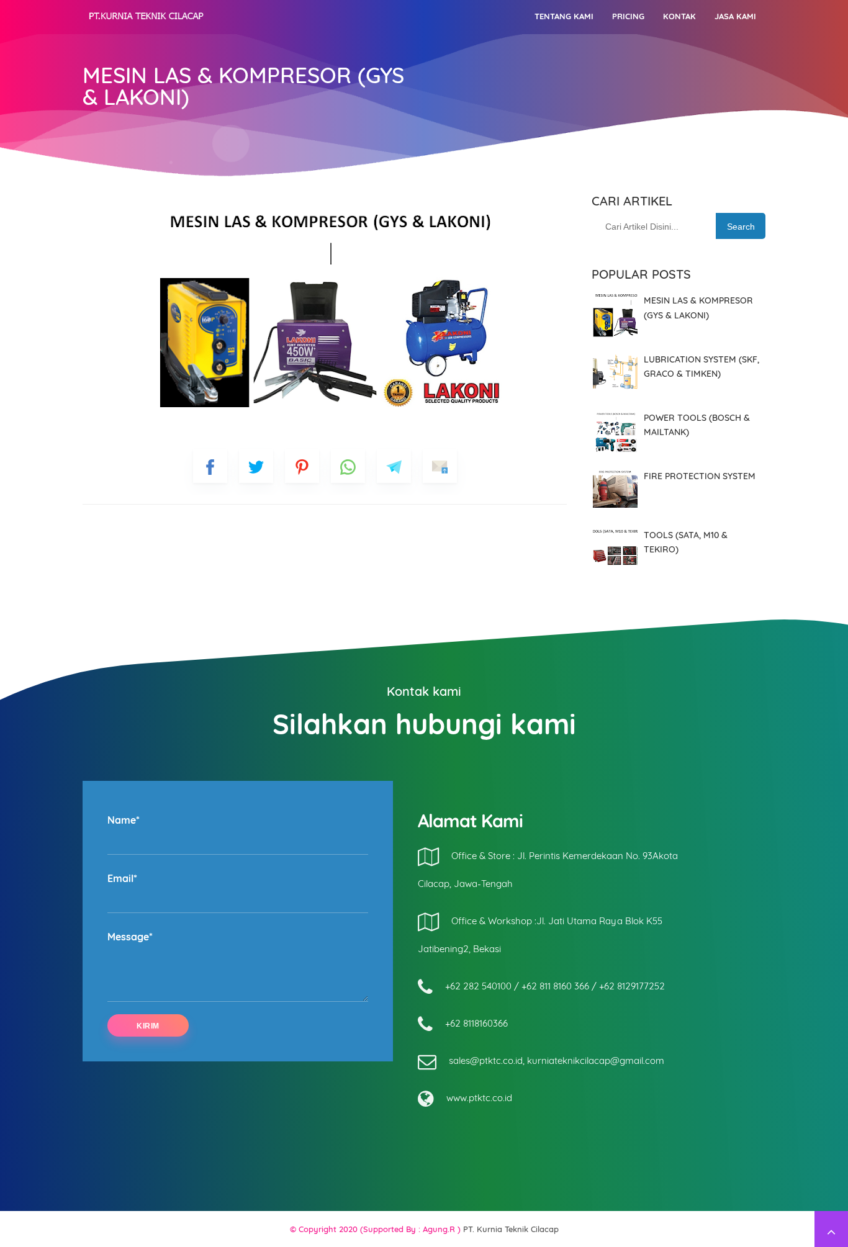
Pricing (628, 16)
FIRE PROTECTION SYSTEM (700, 476)
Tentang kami (564, 16)
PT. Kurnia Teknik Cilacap (511, 1229)
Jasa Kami (735, 16)
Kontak (679, 16)
